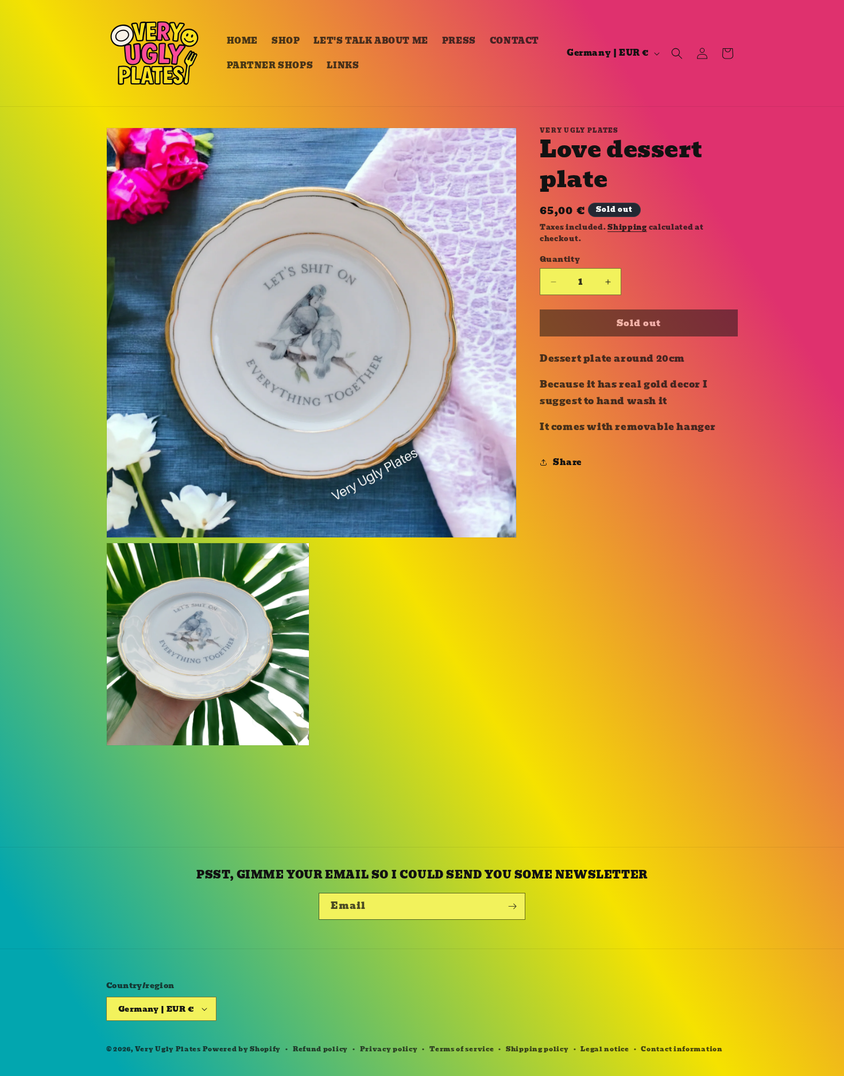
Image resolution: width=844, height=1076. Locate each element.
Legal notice (604, 1049)
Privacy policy (389, 1049)
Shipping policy (537, 1049)
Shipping (627, 227)
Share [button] (567, 462)
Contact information (681, 1049)
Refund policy (320, 1049)
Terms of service (461, 1049)
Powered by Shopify (242, 1049)
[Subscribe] (512, 906)
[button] (677, 53)
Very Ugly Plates (168, 1049)
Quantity (560, 259)
